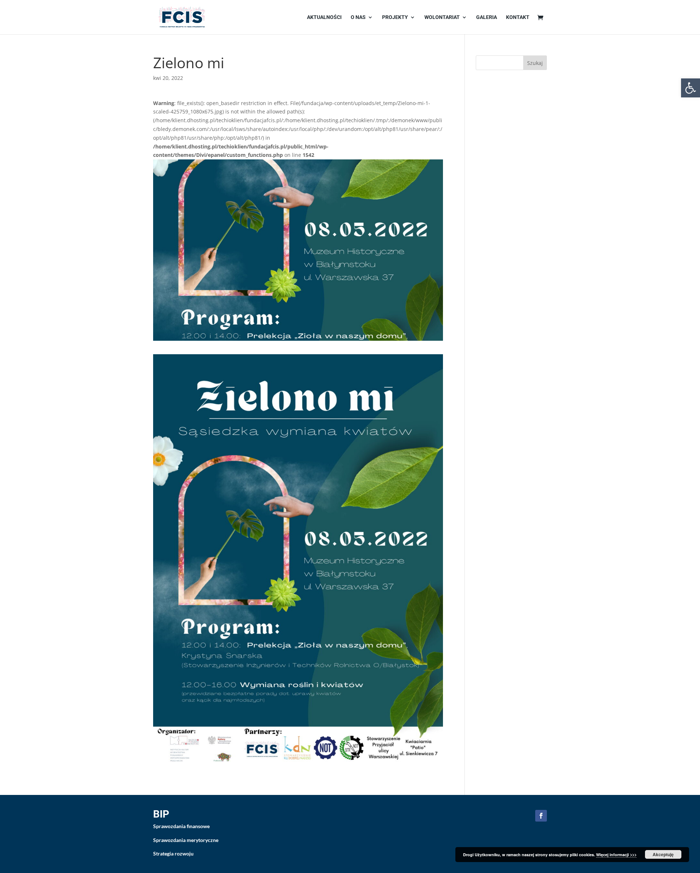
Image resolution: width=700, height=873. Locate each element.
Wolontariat (442, 17)
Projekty (395, 17)
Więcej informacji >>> (616, 854)
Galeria (486, 17)
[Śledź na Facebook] (541, 816)
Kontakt (517, 17)
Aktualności (324, 17)
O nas (358, 17)
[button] (690, 87)
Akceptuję (663, 854)
